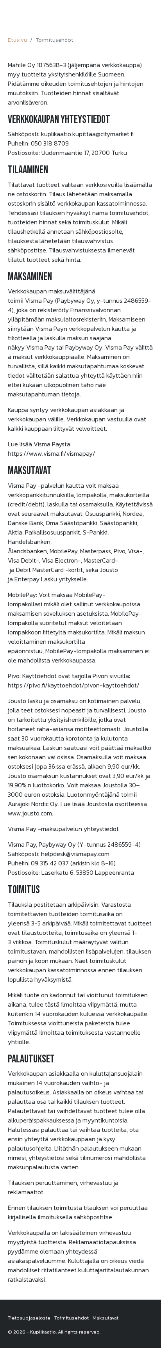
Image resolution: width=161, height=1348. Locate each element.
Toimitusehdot (71, 1317)
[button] (147, 15)
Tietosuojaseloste (29, 1317)
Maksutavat (105, 1317)
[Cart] (134, 15)
